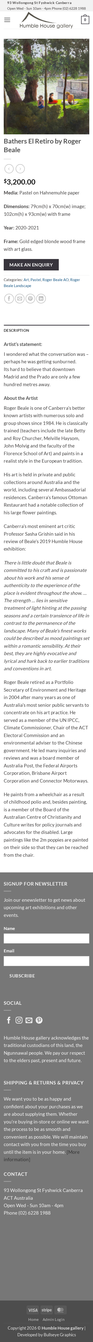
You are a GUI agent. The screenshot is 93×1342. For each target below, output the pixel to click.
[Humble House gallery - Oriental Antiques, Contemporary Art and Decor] (46, 20)
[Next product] (9, 168)
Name (9, 928)
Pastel (36, 279)
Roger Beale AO (55, 279)
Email (9, 950)
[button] (7, 20)
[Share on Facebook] (9, 298)
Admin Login (54, 1319)
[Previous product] (20, 168)
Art (26, 279)
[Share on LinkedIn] (41, 298)
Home (33, 1319)
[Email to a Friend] (20, 298)
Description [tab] (16, 330)
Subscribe (22, 975)
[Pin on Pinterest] (30, 298)
